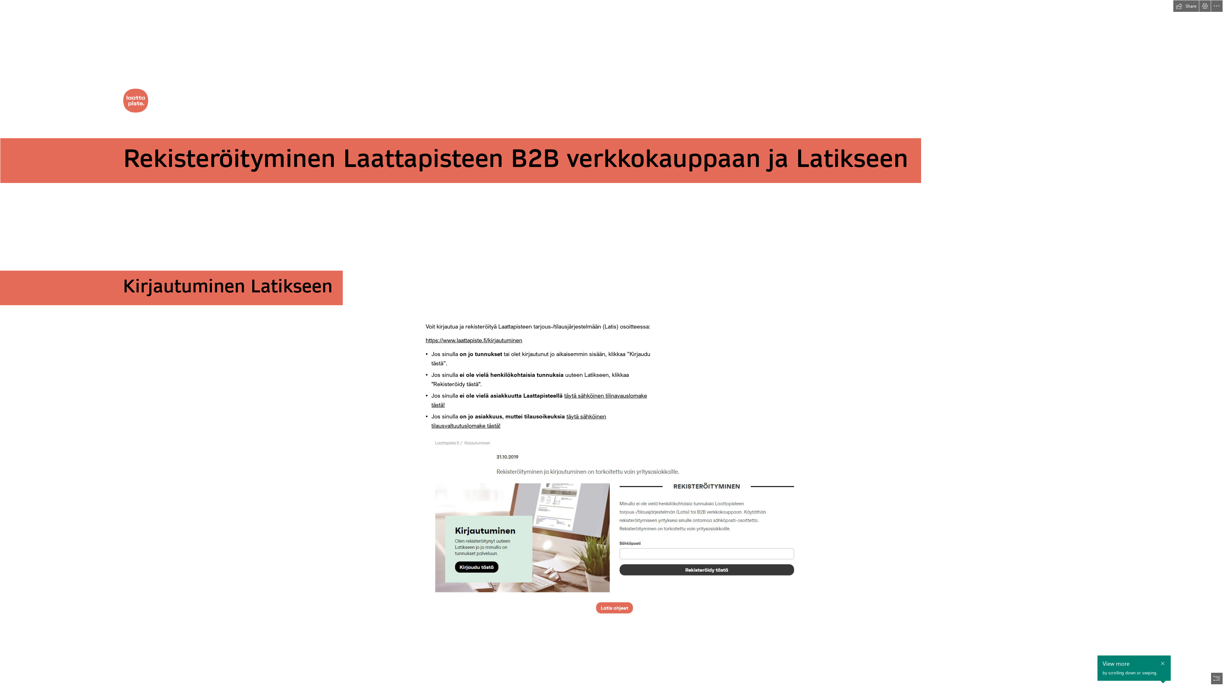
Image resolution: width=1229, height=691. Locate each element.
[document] (614, 345)
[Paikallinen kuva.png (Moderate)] (614, 526)
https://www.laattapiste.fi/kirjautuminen (474, 340)
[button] (1186, 6)
